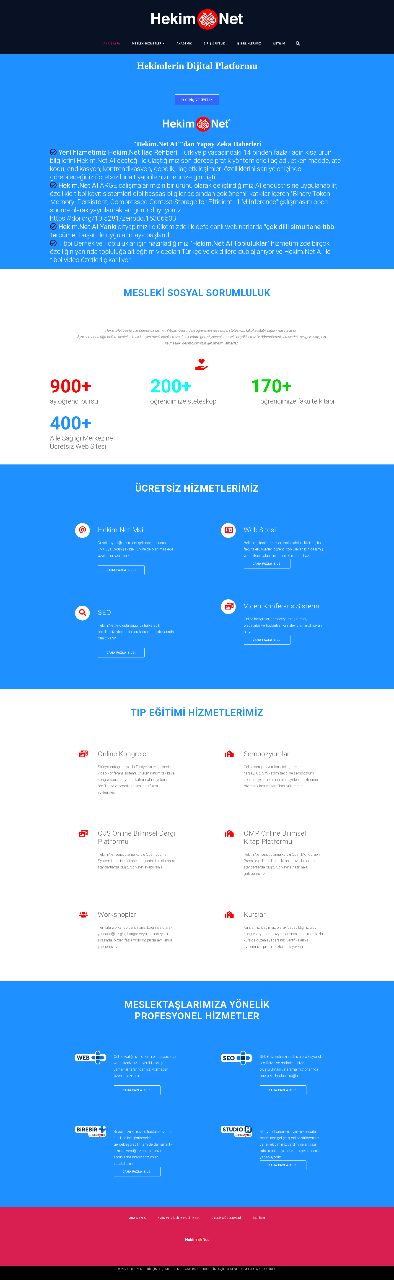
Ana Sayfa (111, 43)
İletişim (279, 43)
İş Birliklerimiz (249, 43)
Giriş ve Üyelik (198, 100)
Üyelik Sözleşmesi (226, 1218)
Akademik (184, 43)
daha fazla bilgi (121, 570)
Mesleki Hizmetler (147, 43)
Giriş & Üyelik (214, 43)
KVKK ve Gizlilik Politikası (179, 1218)
